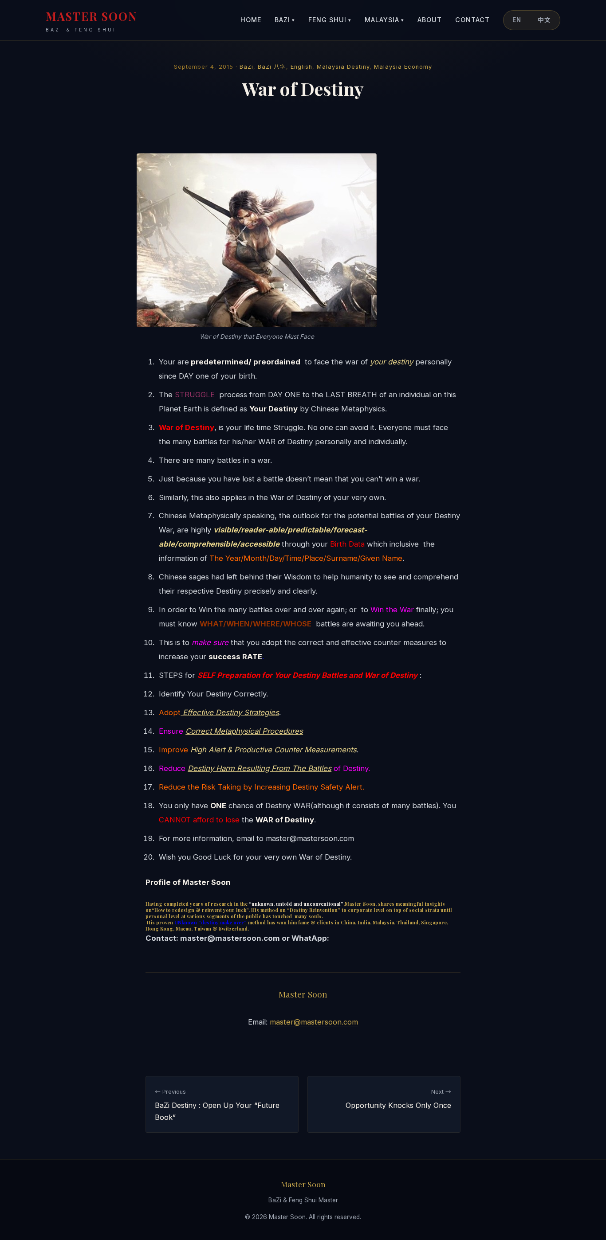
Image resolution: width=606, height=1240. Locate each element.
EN (516, 19)
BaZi (285, 19)
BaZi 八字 (272, 66)
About (429, 19)
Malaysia (384, 19)
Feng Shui (329, 19)
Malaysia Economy (403, 66)
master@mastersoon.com (314, 1021)
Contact (472, 19)
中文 (544, 19)
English (301, 66)
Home (250, 19)
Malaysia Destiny (343, 66)
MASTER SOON (92, 20)
